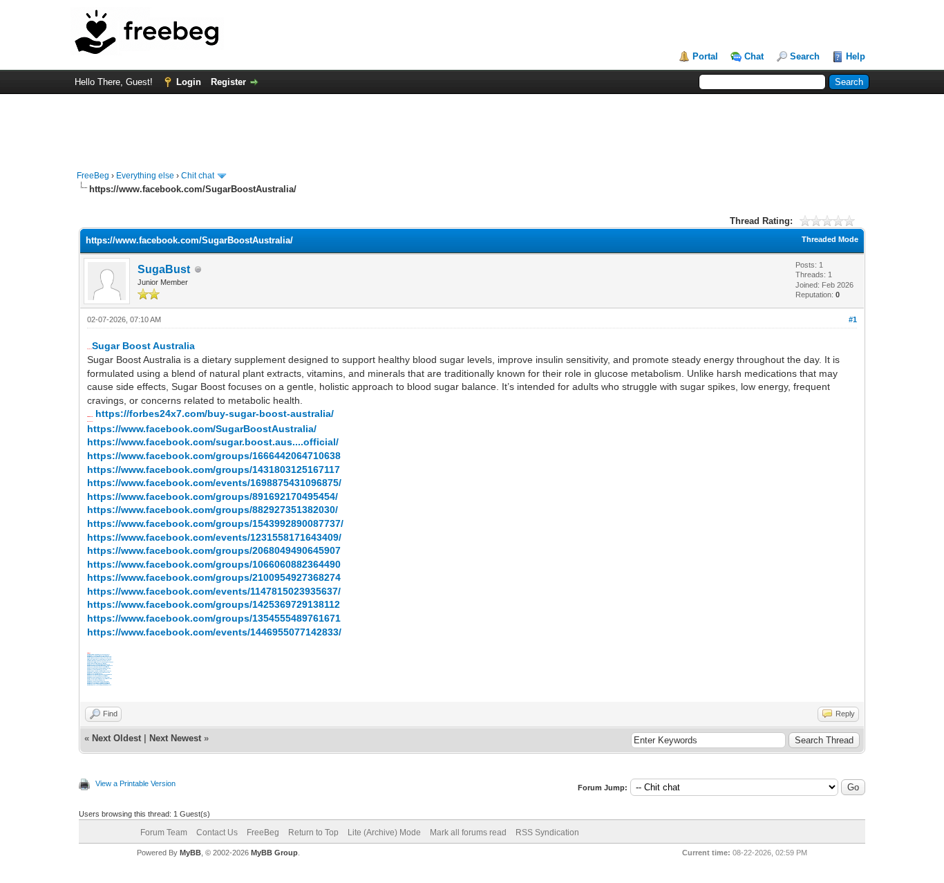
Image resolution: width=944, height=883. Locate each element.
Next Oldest (116, 738)
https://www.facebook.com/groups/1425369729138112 (213, 604)
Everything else (145, 175)
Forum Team (163, 832)
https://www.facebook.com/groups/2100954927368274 (214, 577)
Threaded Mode (830, 239)
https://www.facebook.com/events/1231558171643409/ (214, 537)
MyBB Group (274, 852)
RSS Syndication (547, 832)
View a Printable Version (135, 783)
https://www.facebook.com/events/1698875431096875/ (214, 482)
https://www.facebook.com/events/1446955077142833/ (214, 632)
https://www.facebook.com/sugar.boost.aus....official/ (213, 441)
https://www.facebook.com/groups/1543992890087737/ (215, 523)
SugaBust (164, 269)
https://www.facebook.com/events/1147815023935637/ (214, 591)
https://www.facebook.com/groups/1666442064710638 (214, 455)
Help (855, 56)
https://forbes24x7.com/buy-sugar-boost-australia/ (214, 413)
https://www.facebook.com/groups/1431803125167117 (213, 469)
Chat (754, 56)
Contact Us (217, 832)
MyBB (190, 852)
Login (188, 82)
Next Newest (175, 738)
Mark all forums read (468, 832)
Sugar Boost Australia (143, 345)
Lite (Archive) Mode (384, 832)
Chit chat (197, 175)
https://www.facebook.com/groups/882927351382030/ (212, 509)
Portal (705, 56)
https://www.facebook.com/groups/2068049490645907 (214, 550)
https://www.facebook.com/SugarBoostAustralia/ (202, 428)
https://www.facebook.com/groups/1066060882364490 (214, 564)
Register (228, 82)
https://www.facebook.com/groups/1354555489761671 (214, 618)
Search (805, 56)
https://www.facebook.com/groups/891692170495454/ (212, 496)
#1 (853, 319)
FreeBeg (93, 175)
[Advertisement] (472, 125)
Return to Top (313, 832)
